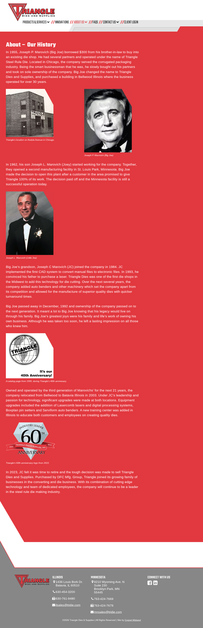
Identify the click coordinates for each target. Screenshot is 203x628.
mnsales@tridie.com (108, 612)
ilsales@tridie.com (68, 605)
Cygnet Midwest (133, 620)
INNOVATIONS (62, 22)
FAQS (95, 22)
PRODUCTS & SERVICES (35, 22)
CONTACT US (109, 22)
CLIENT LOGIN (131, 22)
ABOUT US (79, 22)
